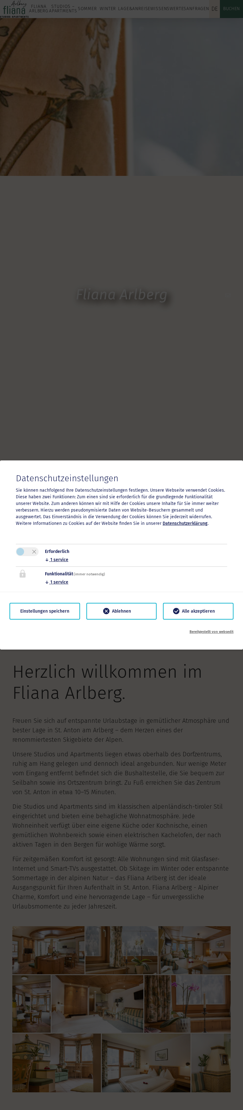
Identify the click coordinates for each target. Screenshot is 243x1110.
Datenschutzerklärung (185, 523)
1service (56, 559)
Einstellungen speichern (44, 611)
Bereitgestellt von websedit (212, 632)
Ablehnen (121, 611)
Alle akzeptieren (198, 611)
